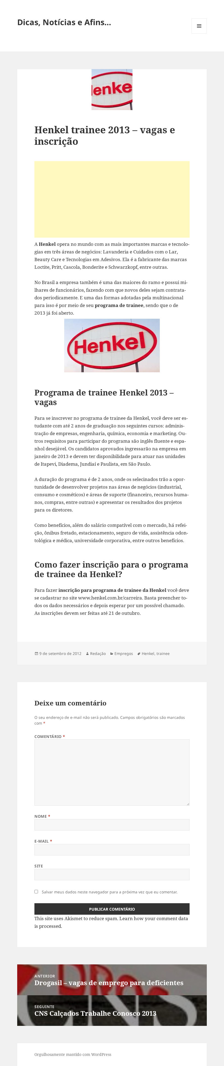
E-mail (43, 841)
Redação (98, 653)
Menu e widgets (199, 33)
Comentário (49, 736)
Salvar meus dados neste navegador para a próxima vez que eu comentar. (110, 891)
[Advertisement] (112, 199)
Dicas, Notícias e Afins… (64, 22)
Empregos (123, 653)
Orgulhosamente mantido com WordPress (72, 1054)
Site (38, 866)
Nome (42, 816)
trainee (163, 653)
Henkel (148, 653)
